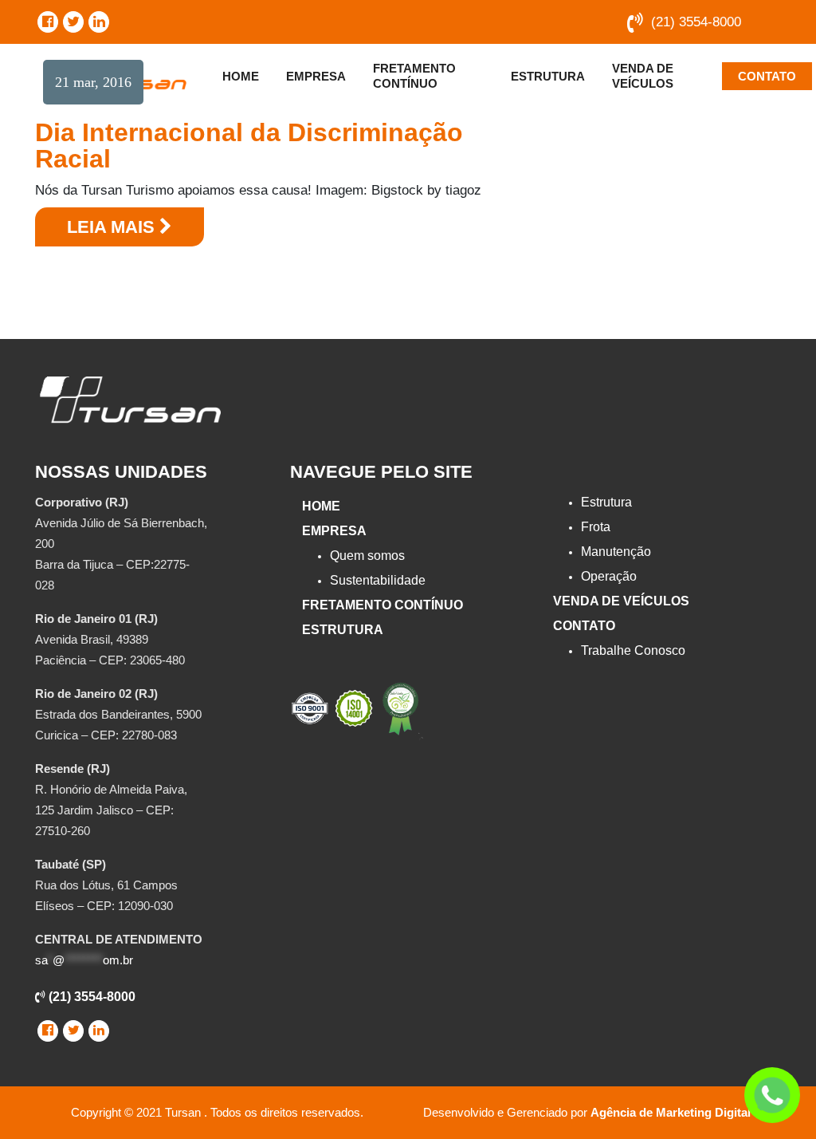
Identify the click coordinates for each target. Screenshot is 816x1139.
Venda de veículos (642, 75)
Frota (595, 527)
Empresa (316, 76)
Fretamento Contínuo (414, 75)
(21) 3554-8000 (696, 22)
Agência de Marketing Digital (670, 1112)
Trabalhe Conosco (633, 650)
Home (240, 76)
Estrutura (548, 76)
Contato (767, 76)
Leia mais (113, 227)
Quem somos (367, 555)
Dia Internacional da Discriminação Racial (249, 145)
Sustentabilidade (378, 580)
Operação (609, 576)
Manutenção (616, 551)
